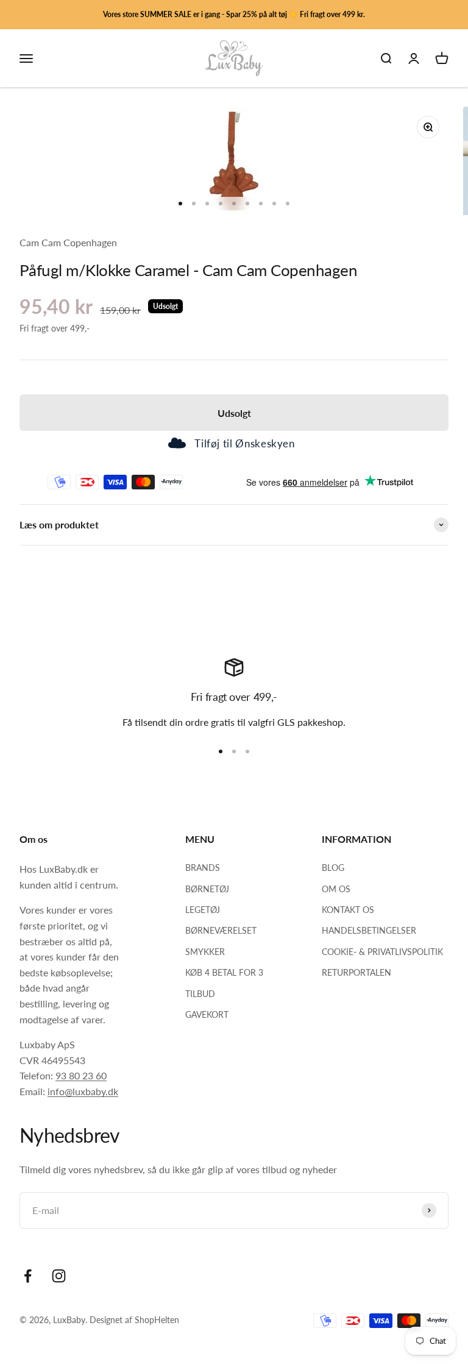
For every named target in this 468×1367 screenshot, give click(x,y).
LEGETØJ (202, 909)
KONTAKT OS (348, 909)
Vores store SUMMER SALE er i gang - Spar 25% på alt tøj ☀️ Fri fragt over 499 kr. (234, 14)
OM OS (336, 889)
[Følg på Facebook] (28, 1276)
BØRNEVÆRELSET (221, 930)
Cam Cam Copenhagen (68, 242)
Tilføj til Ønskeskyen (244, 443)
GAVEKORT (207, 1014)
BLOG (333, 867)
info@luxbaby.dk (83, 1091)
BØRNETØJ (207, 889)
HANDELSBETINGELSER (369, 930)
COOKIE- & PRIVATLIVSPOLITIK (382, 951)
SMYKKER (205, 951)
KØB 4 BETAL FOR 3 (224, 972)
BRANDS (202, 867)
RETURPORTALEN (356, 972)
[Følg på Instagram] (59, 1276)
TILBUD (200, 994)
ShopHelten (157, 1320)
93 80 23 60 (81, 1075)
